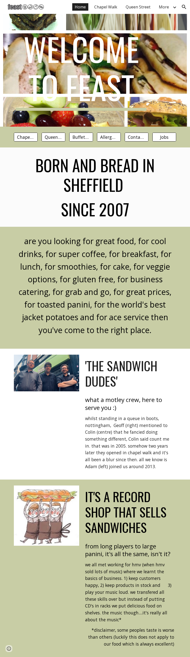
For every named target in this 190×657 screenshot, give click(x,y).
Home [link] (80, 7)
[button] (184, 7)
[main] (81, 70)
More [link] (164, 7)
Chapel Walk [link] (105, 7)
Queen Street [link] (138, 7)
